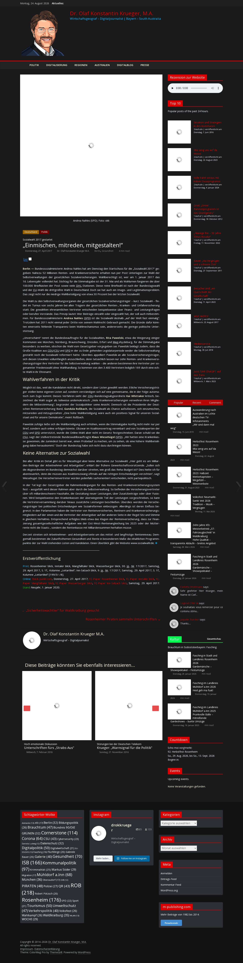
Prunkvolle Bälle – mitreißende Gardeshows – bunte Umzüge (194, 714)
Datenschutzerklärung (47, 949)
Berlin (97, 250)
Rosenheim (41, 899)
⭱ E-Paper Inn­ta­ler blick (140, 579)
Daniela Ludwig (31, 843)
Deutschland (31, 231)
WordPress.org (169, 890)
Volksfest (68, 911)
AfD (39, 822)
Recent (196, 402)
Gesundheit (107, 250)
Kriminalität (40, 869)
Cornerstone (59, 833)
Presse (145, 65)
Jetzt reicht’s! (201, 316)
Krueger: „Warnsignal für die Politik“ (122, 746)
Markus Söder (64, 869)
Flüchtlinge (56, 852)
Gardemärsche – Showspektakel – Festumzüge (193, 565)
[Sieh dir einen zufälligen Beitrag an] (219, 65)
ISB (32, 862)
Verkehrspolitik (43, 910)
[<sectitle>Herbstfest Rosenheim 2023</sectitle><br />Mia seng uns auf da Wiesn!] (180, 438)
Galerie (43, 856)
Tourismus (39, 905)
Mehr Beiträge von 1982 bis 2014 (180, 914)
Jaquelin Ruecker (189, 619)
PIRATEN (32, 886)
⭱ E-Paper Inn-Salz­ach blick (110, 583)
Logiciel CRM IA (189, 603)
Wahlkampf (32, 915)
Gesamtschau (214, 638)
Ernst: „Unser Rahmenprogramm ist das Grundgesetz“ (206, 209)
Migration (29, 875)
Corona (32, 838)
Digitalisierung (56, 65)
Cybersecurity (68, 839)
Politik (34, 65)
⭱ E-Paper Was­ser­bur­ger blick (74, 583)
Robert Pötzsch (46, 893)
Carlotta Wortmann (191, 587)
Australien (102, 65)
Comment (215, 402)
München (32, 879)
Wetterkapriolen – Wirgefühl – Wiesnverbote (205, 476)
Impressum (26, 949)
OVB (64, 880)
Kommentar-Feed (171, 884)
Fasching (40, 852)
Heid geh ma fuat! (205, 686)
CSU (50, 838)
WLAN (74, 915)
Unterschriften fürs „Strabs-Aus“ (47, 746)
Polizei (51, 886)
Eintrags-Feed (168, 879)
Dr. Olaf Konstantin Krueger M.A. (73, 250)
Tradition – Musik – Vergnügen (204, 502)
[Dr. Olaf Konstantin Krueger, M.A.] (23, 65)
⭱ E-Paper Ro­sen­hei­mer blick (106, 579)
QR (64, 886)
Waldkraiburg (56, 915)
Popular (178, 402)
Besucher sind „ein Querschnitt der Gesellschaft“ (204, 292)
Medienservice (202, 343)
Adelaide (28, 823)
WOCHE (30, 919)
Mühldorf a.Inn (54, 874)
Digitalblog (125, 65)
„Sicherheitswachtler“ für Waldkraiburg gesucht (60, 610)
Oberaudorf (51, 879)
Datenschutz (52, 843)
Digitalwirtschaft (62, 848)
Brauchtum (40, 827)
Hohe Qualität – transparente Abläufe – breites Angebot (193, 534)
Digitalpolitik (36, 847)
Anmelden (166, 873)
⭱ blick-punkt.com (42, 579)
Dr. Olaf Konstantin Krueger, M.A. (111, 13)
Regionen (81, 65)
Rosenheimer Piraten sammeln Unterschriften (123, 619)
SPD (66, 900)
